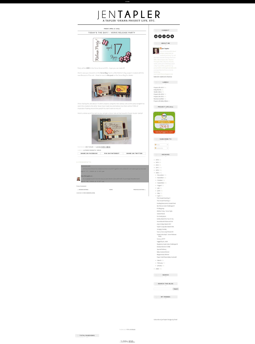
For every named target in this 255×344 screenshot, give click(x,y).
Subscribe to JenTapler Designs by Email (165, 319)
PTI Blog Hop (160, 208)
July (158, 188)
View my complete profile (163, 77)
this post (110, 75)
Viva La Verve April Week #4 (165, 232)
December (160, 175)
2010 (157, 170)
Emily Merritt (157, 90)
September (160, 183)
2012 (157, 165)
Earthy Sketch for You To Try (165, 219)
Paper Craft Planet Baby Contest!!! (167, 257)
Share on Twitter (134, 153)
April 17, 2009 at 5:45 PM (93, 171)
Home (127, 1)
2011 (157, 167)
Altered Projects (89, 150)
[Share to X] (106, 147)
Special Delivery (161, 249)
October (160, 180)
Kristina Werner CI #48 (163, 247)
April (158, 196)
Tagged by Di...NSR (162, 241)
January (159, 265)
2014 (157, 160)
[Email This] (102, 147)
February (160, 263)
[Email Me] (164, 36)
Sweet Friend (161, 214)
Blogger (132, 342)
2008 (157, 269)
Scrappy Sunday (162, 229)
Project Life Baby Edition (161, 101)
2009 (157, 173)
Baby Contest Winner (163, 252)
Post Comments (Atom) (89, 193)
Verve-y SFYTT (161, 239)
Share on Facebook (89, 153)
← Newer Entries (82, 189)
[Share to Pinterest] (109, 147)
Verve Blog (103, 73)
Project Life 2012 (159, 96)
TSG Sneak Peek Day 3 (163, 198)
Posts (158, 145)
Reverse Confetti (159, 99)
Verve (99, 150)
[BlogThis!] (104, 147)
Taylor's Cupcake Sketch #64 (165, 227)
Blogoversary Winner (163, 254)
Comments (159, 148)
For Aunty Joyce (161, 216)
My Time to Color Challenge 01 (166, 206)
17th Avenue (131, 329)
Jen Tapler (165, 48)
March (159, 260)
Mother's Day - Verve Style (164, 211)
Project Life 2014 (159, 94)
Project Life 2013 (159, 87)
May (158, 193)
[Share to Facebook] (107, 147)
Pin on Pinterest (111, 153)
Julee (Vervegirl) (85, 176)
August (159, 185)
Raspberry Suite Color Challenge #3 (167, 244)
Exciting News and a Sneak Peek (166, 203)
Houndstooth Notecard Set (165, 221)
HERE (88, 68)
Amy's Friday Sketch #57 (164, 224)
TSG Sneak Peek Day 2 (163, 201)
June (158, 191)
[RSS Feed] (172, 36)
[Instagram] (156, 36)
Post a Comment (81, 186)
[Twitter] (168, 36)
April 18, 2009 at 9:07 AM (92, 181)
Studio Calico (157, 92)
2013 (157, 162)
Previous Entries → (139, 189)
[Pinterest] (160, 36)
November (160, 178)
